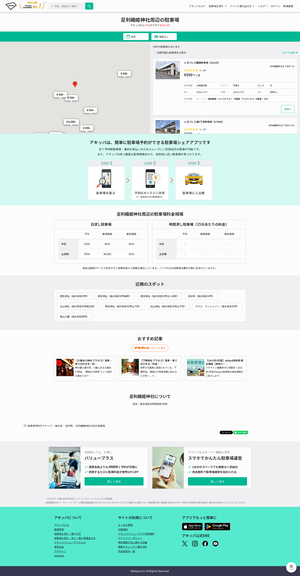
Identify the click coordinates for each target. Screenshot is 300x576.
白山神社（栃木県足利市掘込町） (78, 306)
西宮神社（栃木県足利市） (74, 296)
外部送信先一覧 (126, 551)
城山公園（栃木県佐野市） (74, 316)
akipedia (59, 555)
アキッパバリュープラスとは (70, 542)
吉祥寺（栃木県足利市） (201, 296)
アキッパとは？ (197, 6)
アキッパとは (61, 525)
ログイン (276, 6)
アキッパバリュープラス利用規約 (136, 533)
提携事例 (59, 529)
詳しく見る (114, 481)
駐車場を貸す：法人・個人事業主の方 (74, 538)
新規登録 (288, 6)
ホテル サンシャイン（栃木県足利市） (217, 306)
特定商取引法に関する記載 (132, 542)
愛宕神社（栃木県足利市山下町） (123, 306)
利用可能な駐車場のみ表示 (171, 52)
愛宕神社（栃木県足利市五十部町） (159, 296)
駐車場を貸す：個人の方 (67, 533)
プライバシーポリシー (130, 538)
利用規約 (123, 529)
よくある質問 (125, 525)
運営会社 (59, 546)
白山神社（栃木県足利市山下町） (168, 306)
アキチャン (60, 551)
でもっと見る (158, 348)
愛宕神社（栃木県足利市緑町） (115, 296)
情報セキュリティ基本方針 (132, 546)
